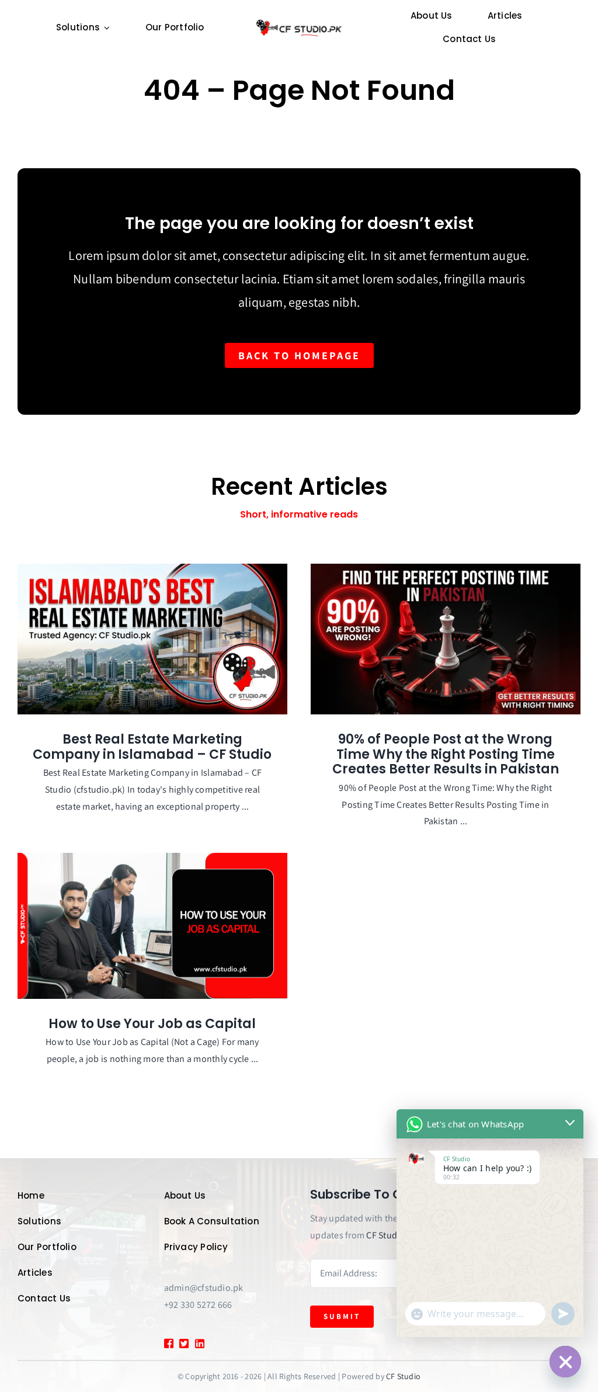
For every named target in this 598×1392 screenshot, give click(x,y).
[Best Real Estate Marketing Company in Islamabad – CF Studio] (152, 639)
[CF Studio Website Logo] (299, 23)
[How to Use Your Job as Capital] (152, 926)
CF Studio (385, 1235)
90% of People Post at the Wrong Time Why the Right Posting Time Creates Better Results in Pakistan (445, 754)
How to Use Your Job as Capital (152, 1024)
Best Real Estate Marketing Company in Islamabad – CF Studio (152, 746)
